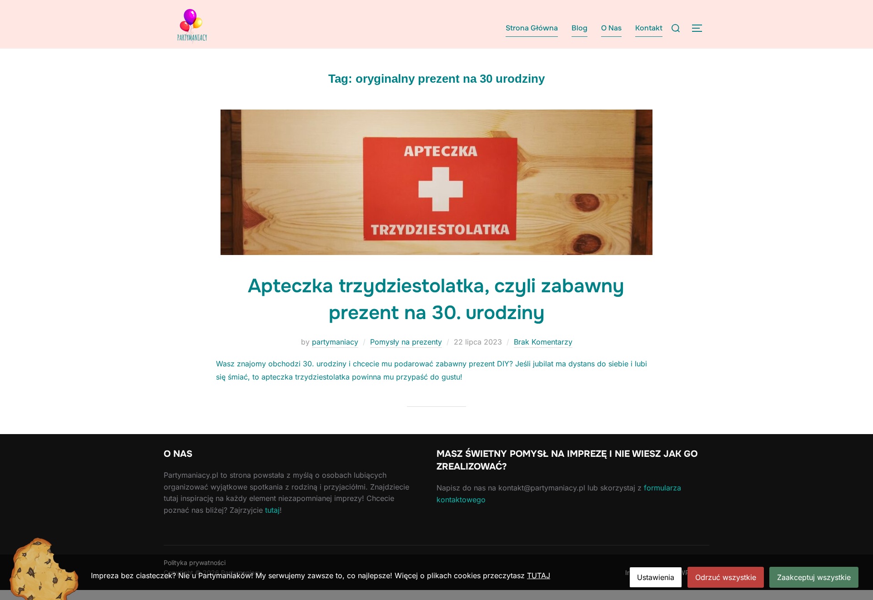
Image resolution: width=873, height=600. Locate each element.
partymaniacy (335, 341)
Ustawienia (655, 577)
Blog (579, 28)
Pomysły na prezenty (406, 341)
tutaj (272, 510)
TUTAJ (538, 575)
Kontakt (648, 28)
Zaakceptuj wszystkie (814, 577)
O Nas (611, 28)
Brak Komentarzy (543, 341)
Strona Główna (532, 28)
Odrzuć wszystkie (725, 577)
